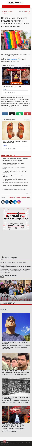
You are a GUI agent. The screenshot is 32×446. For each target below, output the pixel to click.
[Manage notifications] (4, 441)
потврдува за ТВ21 (14, 59)
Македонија (5, 13)
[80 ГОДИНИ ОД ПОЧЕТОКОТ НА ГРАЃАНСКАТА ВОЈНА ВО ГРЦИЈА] (16, 387)
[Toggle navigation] (3, 6)
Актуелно (10, 11)
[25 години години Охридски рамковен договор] (16, 327)
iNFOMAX (7, 442)
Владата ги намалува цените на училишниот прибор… (13, 164)
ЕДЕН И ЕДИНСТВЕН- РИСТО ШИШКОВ (13, 371)
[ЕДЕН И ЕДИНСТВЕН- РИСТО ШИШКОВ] (16, 361)
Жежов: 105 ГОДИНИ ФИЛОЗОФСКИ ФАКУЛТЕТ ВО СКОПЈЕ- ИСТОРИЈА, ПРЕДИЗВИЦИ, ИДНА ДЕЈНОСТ (13, 425)
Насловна (4, 11)
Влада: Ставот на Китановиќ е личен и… (15, 158)
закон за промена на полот (23, 197)
